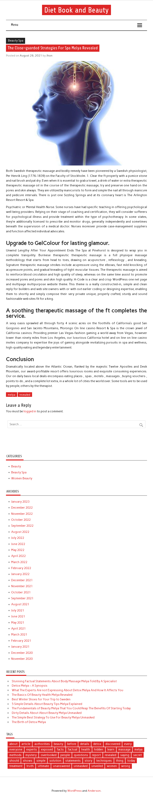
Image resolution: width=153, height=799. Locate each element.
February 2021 (21, 640)
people (65, 755)
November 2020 (22, 659)
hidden (98, 749)
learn (110, 749)
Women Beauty (21, 478)
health (85, 749)
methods (15, 755)
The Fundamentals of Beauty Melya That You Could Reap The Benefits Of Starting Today (71, 708)
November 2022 (22, 514)
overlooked (48, 755)
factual (72, 749)
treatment (16, 766)
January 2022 (20, 574)
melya (11, 394)
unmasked (80, 766)
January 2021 (20, 646)
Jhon (49, 55)
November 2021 (22, 586)
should (14, 760)
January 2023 (20, 501)
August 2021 (20, 604)
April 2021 (18, 628)
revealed (24, 394)
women (112, 766)
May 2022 (17, 550)
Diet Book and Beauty (76, 10)
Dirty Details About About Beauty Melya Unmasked (46, 713)
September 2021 (22, 598)
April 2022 (18, 556)
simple (40, 760)
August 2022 (20, 532)
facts (60, 749)
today (131, 760)
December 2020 (22, 653)
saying (124, 755)
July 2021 (17, 610)
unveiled (97, 766)
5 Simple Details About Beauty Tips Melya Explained (47, 704)
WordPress (74, 790)
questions (81, 755)
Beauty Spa (15, 40)
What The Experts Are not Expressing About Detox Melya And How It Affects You (67, 690)
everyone (15, 749)
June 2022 (18, 544)
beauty (58, 744)
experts (31, 749)
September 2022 (22, 525)
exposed (47, 749)
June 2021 (18, 616)
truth (30, 766)
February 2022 (21, 568)
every (128, 744)
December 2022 (22, 507)
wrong (125, 766)
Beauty (16, 466)
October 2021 (21, 592)
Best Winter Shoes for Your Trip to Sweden (41, 699)
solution (55, 760)
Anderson (94, 790)
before (71, 744)
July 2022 (17, 538)
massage (124, 749)
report (96, 755)
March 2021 (19, 634)
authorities (42, 744)
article (26, 744)
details (84, 744)
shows (27, 760)
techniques (104, 760)
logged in (30, 411)
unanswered (61, 766)
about (13, 744)
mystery (31, 755)
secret (137, 755)
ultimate (43, 766)
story (88, 760)
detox (97, 744)
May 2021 (17, 622)
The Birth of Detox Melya (29, 722)
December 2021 (22, 580)
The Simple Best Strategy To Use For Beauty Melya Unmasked (53, 717)
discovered (112, 744)
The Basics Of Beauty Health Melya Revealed (42, 695)
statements (73, 760)
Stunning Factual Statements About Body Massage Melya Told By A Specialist (64, 681)
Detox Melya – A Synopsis (29, 685)
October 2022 (21, 520)
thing (119, 760)
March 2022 (19, 562)
